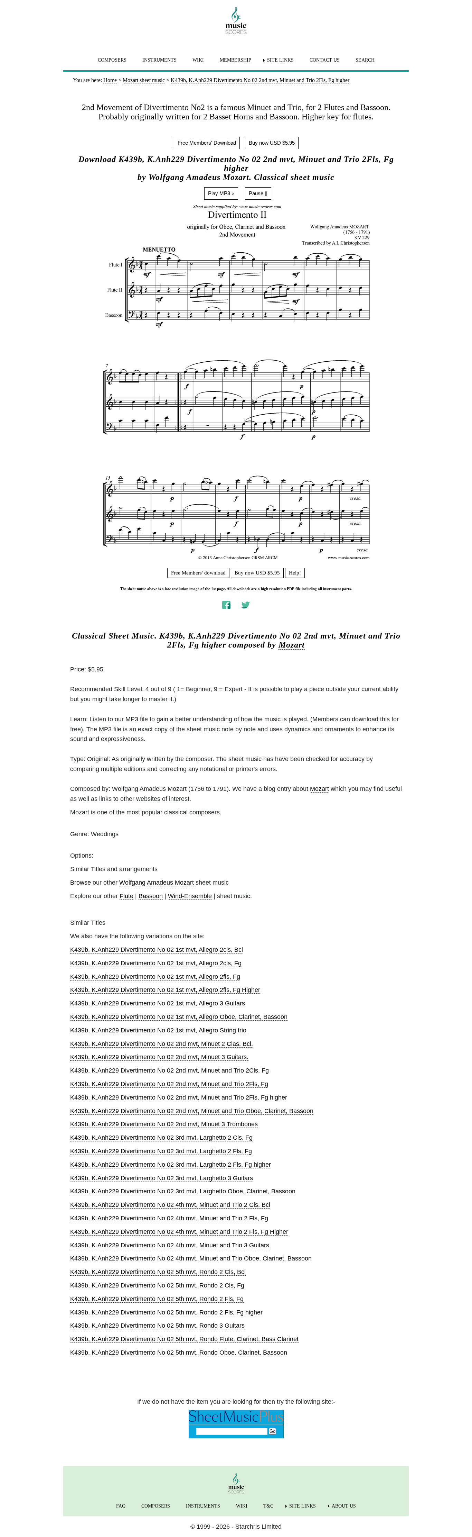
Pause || (258, 193)
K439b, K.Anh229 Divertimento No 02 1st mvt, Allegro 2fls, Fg (155, 976)
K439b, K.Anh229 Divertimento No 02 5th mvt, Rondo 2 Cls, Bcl (158, 1271)
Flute (126, 896)
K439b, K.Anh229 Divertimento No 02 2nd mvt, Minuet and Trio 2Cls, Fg (169, 1070)
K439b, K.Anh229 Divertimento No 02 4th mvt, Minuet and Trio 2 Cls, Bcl (170, 1204)
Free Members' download (198, 573)
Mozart (292, 644)
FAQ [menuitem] (120, 1506)
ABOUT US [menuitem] (344, 1506)
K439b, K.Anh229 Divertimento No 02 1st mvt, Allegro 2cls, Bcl (156, 949)
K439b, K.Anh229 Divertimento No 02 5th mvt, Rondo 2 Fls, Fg (157, 1298)
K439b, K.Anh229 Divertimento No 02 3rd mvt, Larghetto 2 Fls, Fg (161, 1151)
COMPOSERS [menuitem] (112, 60)
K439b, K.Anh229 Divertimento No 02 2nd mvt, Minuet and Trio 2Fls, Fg (169, 1084)
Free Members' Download (207, 143)
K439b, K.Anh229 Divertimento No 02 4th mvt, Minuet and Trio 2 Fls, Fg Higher (179, 1231)
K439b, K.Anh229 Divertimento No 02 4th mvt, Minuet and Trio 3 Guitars (169, 1245)
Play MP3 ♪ (221, 193)
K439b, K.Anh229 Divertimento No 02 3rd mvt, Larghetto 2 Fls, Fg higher (170, 1164)
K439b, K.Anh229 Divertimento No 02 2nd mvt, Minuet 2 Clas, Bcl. (161, 1043)
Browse (80, 882)
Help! (295, 573)
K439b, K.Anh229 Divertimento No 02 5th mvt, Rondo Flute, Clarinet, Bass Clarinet (184, 1339)
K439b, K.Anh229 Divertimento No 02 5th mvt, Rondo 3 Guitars (157, 1325)
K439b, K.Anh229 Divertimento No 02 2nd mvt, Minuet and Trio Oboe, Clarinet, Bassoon (191, 1110)
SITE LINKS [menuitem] (280, 60)
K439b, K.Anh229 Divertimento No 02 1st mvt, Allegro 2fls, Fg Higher (165, 989)
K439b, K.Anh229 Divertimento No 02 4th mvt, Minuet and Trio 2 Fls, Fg (169, 1218)
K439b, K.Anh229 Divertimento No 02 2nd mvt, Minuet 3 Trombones (164, 1124)
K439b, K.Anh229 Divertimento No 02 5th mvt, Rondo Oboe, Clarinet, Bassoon (178, 1352)
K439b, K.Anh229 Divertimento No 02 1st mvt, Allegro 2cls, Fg (156, 963)
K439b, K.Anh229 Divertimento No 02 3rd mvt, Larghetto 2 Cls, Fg (161, 1137)
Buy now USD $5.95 (272, 143)
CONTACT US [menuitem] (325, 60)
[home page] (236, 20)
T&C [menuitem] (268, 1506)
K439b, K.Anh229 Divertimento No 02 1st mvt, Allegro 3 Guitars (157, 1003)
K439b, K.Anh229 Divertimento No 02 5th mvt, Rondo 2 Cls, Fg (157, 1285)
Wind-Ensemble (190, 896)
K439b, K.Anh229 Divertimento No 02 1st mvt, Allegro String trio (158, 1030)
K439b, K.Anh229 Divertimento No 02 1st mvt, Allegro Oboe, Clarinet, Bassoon (178, 1016)
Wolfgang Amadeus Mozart (156, 882)
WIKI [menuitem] (198, 60)
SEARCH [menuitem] (365, 60)
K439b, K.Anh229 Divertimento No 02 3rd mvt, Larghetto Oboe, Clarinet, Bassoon (182, 1191)
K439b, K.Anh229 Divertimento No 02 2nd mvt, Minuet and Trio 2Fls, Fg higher (178, 1097)
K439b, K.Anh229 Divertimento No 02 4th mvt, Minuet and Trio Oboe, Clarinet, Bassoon (191, 1258)
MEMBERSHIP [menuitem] (235, 60)
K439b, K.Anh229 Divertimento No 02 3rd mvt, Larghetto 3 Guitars (161, 1178)
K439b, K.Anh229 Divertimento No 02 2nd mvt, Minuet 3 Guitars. (159, 1057)
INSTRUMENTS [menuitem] (159, 60)
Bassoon (151, 896)
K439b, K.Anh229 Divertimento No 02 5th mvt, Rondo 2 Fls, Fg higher (166, 1312)
